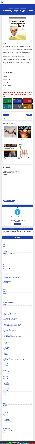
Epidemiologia (5, 274)
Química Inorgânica (7, 420)
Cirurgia (5, 344)
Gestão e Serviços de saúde (7, 300)
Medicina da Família (7, 355)
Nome (4, 187)
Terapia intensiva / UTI (6, 434)
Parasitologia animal (7, 385)
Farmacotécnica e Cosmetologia (9, 283)
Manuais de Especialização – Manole (10, 330)
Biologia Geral (6, 247)
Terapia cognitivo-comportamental (9, 411)
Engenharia (4, 270)
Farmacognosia (6, 282)
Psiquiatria (5, 370)
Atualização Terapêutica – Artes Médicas (10, 312)
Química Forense (6, 419)
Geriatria (5, 353)
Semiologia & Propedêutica (7, 428)
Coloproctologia (6, 347)
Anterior (6, 114)
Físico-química (6, 415)
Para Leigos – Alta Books (8, 332)
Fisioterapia (4, 293)
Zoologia (5, 251)
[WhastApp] (9, 443)
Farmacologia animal (7, 382)
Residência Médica (7, 371)
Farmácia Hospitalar (7, 280)
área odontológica (28, 59)
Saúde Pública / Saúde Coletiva (8, 426)
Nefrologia (5, 361)
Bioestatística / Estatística (7, 242)
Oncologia (4, 403)
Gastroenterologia (7, 352)
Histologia (17, 7)
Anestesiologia (6, 341)
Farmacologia (5, 287)
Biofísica (4, 244)
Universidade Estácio (7, 337)
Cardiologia (6, 343)
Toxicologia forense (7, 438)
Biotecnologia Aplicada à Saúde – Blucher (10, 313)
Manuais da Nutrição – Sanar (8, 329)
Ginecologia (6, 354)
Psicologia (4, 409)
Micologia (4, 392)
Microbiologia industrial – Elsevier (9, 331)
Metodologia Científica (6, 390)
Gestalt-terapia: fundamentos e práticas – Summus (12, 325)
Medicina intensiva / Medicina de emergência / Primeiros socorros (14, 359)
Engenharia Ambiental (7, 272)
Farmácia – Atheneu (7, 323)
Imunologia (4, 306)
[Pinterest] (32, 443)
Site (3, 196)
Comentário (5, 174)
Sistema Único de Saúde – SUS (8, 430)
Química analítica (6, 418)
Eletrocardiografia (7, 349)
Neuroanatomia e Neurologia (7, 396)
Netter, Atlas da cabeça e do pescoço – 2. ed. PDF (27, 118)
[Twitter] (15, 443)
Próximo (29, 114)
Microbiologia (5, 394)
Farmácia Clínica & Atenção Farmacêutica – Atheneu (12, 324)
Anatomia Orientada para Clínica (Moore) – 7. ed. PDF (24, 158)
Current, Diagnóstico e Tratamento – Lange (11, 321)
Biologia (4, 246)
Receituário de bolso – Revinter (9, 334)
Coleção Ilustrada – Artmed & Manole (10, 319)
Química (4, 414)
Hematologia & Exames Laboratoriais (8, 302)
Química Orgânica (7, 421)
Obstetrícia (6, 364)
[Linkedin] (20, 443)
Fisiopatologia (5, 291)
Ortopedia (5, 366)
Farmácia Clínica (6, 278)
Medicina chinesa (5, 376)
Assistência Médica (7, 342)
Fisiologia (4, 289)
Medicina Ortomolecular (8, 360)
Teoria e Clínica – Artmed (8, 335)
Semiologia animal (7, 388)
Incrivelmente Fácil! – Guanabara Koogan (10, 326)
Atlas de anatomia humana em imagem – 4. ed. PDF (10, 158)
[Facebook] (3, 443)
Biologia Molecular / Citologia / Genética (9, 253)
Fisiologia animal (6, 383)
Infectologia (5, 308)
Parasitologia (5, 405)
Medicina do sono (7, 358)
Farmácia (4, 276)
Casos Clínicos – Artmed (8, 314)
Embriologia (4, 264)
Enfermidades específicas (7, 268)
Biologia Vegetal (6, 248)
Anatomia (11, 7)
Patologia (4, 407)
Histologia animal (6, 384)
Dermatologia (6, 348)
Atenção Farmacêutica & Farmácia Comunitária (11, 277)
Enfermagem (5, 266)
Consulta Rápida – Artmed (8, 320)
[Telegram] (26, 443)
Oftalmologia (6, 365)
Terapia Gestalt (6, 412)
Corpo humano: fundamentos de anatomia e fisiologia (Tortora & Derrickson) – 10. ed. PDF (10, 140)
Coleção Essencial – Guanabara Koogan (10, 318)
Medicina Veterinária (6, 378)
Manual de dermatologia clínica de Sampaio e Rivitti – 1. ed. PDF (8, 118)
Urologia (5, 374)
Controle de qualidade (6, 262)
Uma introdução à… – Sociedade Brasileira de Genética (12, 336)
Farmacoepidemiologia (7, 281)
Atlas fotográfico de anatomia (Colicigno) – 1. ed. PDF (24, 139)
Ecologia (5, 250)
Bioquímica (4, 255)
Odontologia (23, 7)
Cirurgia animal (6, 380)
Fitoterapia (4, 295)
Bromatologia (5, 257)
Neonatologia (6, 363)
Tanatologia (4, 432)
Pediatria (5, 369)
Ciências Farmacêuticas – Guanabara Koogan (11, 315)
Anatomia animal (6, 379)
